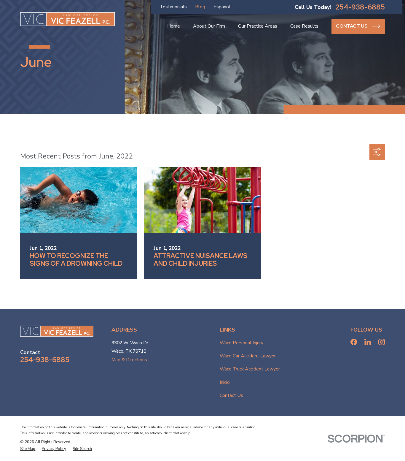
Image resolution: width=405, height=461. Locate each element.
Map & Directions (129, 360)
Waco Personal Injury (241, 343)
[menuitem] (27, 449)
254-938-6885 (360, 7)
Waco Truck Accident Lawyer (250, 369)
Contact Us (231, 395)
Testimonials (173, 7)
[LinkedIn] (367, 342)
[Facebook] (353, 342)
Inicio (225, 382)
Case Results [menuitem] (304, 26)
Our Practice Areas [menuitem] (257, 26)
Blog (200, 7)
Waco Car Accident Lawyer (248, 356)
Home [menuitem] (173, 26)
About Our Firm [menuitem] (209, 26)
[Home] (67, 19)
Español (221, 7)
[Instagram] (381, 342)
